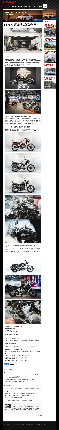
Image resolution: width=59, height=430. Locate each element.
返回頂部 (40, 415)
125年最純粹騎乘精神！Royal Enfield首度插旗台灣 (15, 381)
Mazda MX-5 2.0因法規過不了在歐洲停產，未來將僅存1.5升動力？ (18, 400)
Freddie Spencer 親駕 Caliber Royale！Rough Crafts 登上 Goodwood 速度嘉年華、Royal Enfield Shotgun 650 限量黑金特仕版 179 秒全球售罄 (23, 375)
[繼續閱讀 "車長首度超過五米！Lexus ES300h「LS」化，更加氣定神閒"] (50, 71)
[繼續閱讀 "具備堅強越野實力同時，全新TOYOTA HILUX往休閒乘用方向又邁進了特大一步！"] (50, 45)
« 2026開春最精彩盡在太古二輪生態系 (11, 387)
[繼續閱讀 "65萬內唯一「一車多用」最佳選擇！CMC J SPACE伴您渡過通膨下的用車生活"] (50, 84)
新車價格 (20, 6)
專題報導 (35, 6)
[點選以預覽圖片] (23, 40)
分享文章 (6, 364)
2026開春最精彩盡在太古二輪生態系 (12, 377)
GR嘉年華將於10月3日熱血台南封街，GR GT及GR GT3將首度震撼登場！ (20, 393)
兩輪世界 (45, 6)
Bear (7, 55)
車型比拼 (40, 6)
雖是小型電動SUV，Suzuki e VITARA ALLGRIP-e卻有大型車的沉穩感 (50, 52)
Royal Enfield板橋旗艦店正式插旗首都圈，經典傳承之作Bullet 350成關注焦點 (20, 379)
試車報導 (30, 6)
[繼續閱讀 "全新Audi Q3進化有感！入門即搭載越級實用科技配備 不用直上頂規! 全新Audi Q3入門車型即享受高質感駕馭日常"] (50, 32)
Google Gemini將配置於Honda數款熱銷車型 (14, 397)
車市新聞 (25, 6)
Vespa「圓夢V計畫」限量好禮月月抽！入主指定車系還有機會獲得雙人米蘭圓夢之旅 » (24, 388)
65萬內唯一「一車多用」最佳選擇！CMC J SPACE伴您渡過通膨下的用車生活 (50, 78)
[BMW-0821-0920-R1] (49, 14)
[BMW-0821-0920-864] (23, 16)
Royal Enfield (9, 369)
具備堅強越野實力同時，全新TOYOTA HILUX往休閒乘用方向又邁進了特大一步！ (50, 39)
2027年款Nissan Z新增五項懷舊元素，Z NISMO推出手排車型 (17, 395)
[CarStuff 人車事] (10, 0)
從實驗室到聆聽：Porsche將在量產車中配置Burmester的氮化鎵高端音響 (19, 399)
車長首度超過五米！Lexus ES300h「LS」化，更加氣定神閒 (50, 65)
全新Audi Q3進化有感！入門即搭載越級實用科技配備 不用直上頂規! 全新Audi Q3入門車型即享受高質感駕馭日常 (50, 26)
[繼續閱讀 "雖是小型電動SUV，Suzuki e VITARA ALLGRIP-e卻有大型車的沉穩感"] (50, 58)
